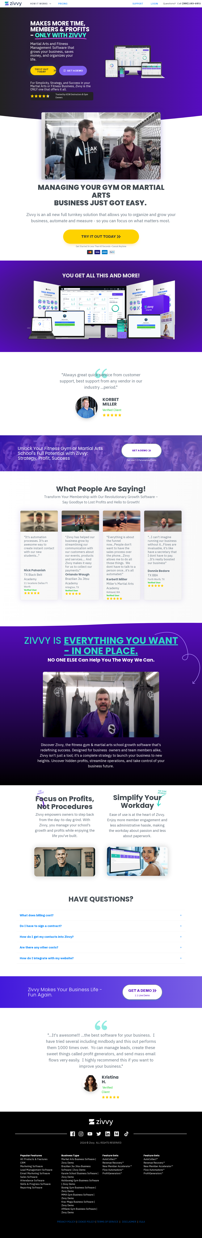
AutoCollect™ (109, 1159)
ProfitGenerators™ (112, 1173)
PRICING (63, 3)
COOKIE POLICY (86, 1221)
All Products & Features (34, 1159)
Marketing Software (31, 1166)
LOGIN (154, 3)
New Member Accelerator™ (117, 1166)
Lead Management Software (36, 1169)
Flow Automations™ (112, 1169)
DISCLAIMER (129, 1221)
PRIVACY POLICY (66, 1221)
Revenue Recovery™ (113, 1162)
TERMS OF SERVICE (107, 1221)
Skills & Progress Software (35, 1184)
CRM (23, 1162)
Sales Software (29, 1176)
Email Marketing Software (35, 1173)
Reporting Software (31, 1187)
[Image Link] (13, 4)
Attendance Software (32, 1180)
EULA (142, 1221)
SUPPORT (137, 3)
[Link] (72, 1133)
